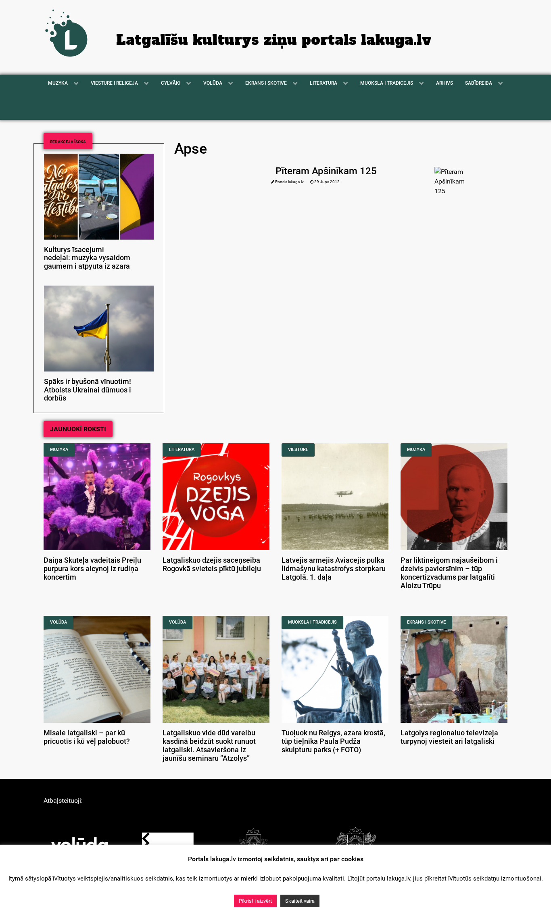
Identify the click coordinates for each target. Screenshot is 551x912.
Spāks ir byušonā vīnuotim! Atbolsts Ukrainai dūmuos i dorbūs (87, 390)
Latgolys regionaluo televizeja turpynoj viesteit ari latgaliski (449, 737)
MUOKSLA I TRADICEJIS (312, 622)
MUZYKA (59, 449)
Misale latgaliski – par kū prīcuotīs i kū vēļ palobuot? (87, 737)
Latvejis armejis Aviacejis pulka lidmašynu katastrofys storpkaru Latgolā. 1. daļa (334, 568)
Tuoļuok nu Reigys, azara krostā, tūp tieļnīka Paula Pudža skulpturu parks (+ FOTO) (333, 741)
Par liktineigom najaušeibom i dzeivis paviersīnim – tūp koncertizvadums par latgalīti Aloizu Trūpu (449, 572)
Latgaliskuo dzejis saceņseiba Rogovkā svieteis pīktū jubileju (212, 564)
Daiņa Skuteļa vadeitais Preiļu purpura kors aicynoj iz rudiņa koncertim (92, 568)
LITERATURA (181, 449)
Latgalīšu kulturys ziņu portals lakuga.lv (274, 40)
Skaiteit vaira (300, 901)
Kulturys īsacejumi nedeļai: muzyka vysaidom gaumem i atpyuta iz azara (87, 258)
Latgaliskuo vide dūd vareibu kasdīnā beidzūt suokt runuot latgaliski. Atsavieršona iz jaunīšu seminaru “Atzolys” (209, 745)
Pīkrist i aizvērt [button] (255, 901)
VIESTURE (298, 449)
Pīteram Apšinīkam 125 (326, 171)
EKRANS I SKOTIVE (426, 622)
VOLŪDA (58, 622)
